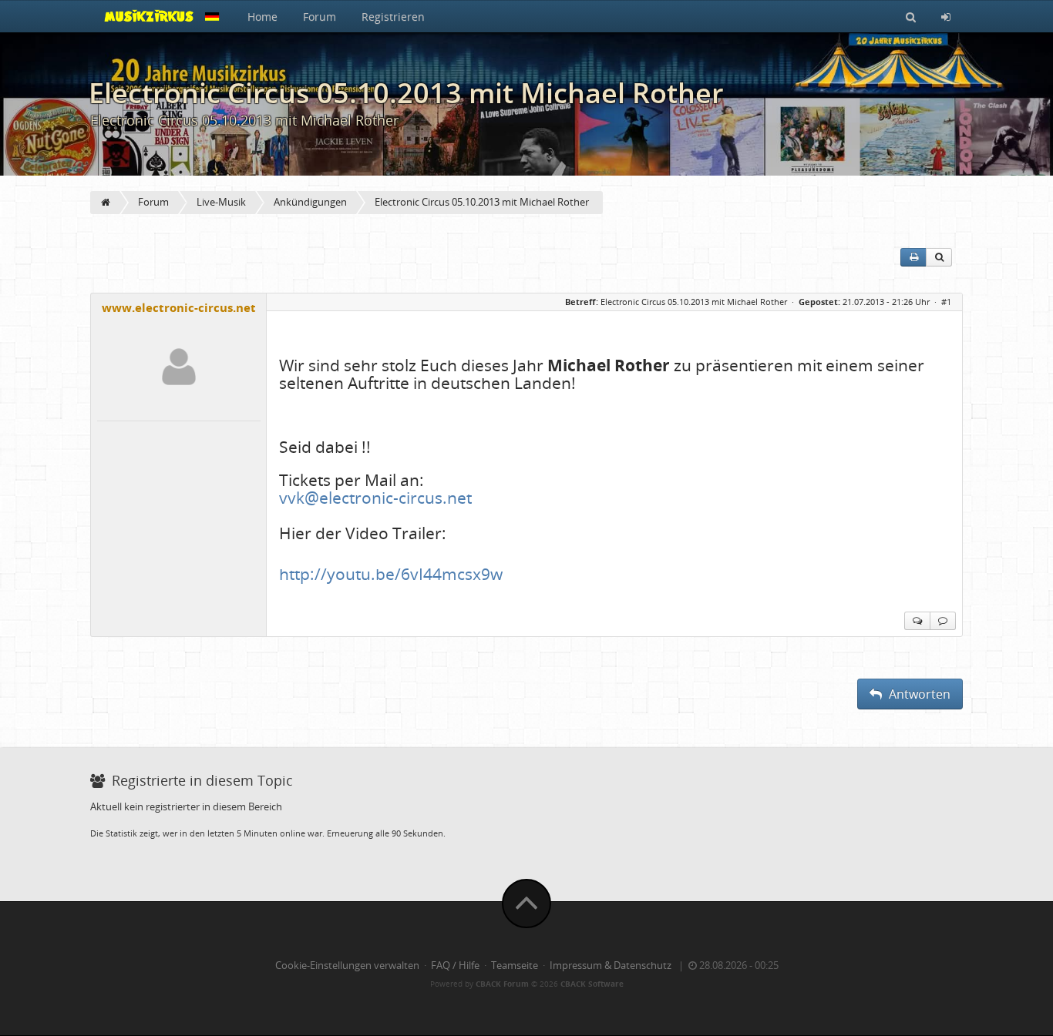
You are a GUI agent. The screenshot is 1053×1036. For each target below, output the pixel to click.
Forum (319, 16)
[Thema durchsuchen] (939, 257)
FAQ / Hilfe (455, 965)
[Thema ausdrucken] (913, 257)
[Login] (946, 16)
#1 (946, 301)
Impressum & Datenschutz (610, 965)
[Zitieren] (943, 621)
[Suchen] (911, 16)
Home (262, 16)
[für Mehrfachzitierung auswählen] (917, 621)
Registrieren (393, 16)
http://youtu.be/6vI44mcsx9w (391, 574)
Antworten (918, 694)
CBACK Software (592, 983)
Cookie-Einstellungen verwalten (347, 965)
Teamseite (514, 965)
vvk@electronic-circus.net (375, 497)
